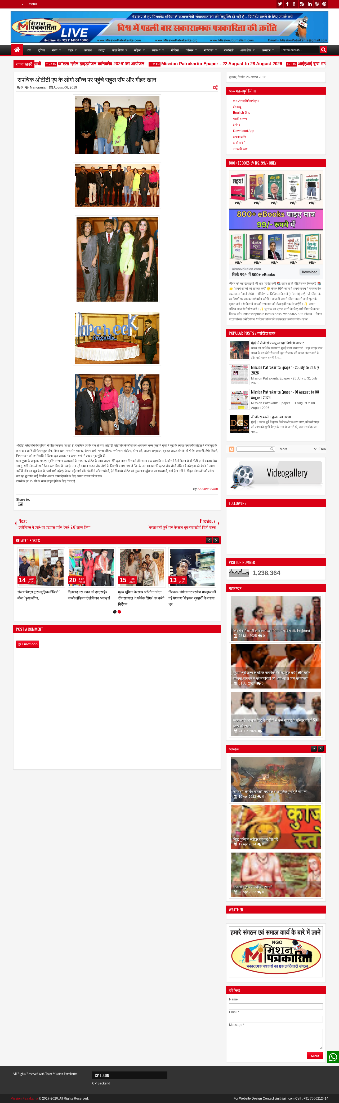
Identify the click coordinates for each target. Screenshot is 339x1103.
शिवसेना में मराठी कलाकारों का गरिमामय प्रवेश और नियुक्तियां (271, 630)
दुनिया (41, 50)
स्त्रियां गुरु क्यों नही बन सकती (252, 839)
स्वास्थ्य (156, 50)
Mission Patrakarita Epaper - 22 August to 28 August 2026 (206, 63)
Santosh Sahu (208, 489)
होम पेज (17, 50)
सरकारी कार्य (240, 149)
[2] (119, 618)
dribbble (317, 4)
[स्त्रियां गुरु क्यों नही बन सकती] (276, 827)
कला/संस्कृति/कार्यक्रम (246, 101)
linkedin (309, 4)
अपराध (88, 50)
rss (302, 4)
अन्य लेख (245, 50)
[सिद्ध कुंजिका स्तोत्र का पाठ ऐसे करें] (276, 779)
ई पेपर (236, 125)
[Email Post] (19, 504)
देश (29, 50)
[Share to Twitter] (53, 552)
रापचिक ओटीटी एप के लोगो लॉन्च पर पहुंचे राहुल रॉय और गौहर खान (87, 79)
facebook (287, 4)
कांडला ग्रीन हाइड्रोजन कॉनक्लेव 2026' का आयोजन (86, 63)
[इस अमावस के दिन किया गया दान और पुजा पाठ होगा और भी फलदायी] (276, 875)
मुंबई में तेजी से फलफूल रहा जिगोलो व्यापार (277, 342)
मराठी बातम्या (240, 119)
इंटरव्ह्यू (237, 107)
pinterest (324, 4)
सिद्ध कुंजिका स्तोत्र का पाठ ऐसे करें (255, 791)
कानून (102, 50)
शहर (70, 50)
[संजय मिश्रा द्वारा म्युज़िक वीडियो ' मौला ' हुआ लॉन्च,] (142, 567)
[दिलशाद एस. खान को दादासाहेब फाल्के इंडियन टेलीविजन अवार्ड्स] (192, 567)
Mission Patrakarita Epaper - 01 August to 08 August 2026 (285, 394)
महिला (137, 50)
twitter (279, 4)
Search (323, 49)
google (294, 4)
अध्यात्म (266, 50)
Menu (33, 4)
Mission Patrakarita (24, 1098)
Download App (243, 131)
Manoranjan (38, 87)
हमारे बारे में (239, 143)
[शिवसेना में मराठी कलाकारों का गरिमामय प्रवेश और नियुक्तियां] (276, 618)
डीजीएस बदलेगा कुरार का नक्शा (271, 416)
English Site (241, 112)
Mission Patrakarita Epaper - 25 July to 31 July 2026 (285, 370)
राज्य (54, 50)
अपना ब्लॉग (239, 137)
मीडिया (175, 50)
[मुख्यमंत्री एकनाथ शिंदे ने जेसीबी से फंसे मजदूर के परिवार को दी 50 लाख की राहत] (276, 714)
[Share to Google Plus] (59, 552)
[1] (115, 618)
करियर (189, 50)
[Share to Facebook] (47, 552)
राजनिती (229, 50)
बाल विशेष (118, 50)
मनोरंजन (208, 50)
